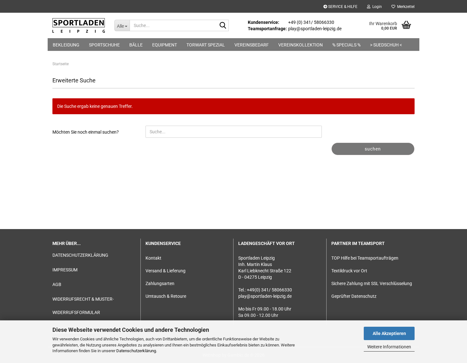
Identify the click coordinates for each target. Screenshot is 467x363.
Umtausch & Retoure (166, 296)
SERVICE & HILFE (342, 6)
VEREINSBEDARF (251, 44)
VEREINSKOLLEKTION (300, 44)
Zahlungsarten (160, 283)
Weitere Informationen (389, 346)
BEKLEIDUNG (66, 44)
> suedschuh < (386, 44)
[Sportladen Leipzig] (78, 25)
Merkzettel (405, 6)
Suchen (373, 148)
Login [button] (376, 6)
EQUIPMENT (164, 44)
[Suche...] (223, 25)
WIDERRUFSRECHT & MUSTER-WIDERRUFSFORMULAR (83, 306)
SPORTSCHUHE (104, 44)
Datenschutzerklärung (136, 350)
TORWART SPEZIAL (205, 44)
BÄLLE (136, 44)
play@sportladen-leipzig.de (265, 296)
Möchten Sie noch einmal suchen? (85, 132)
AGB (56, 284)
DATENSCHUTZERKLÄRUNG (80, 255)
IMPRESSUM (65, 269)
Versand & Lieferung (166, 270)
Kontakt (153, 258)
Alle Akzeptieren (389, 333)
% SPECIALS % (346, 44)
